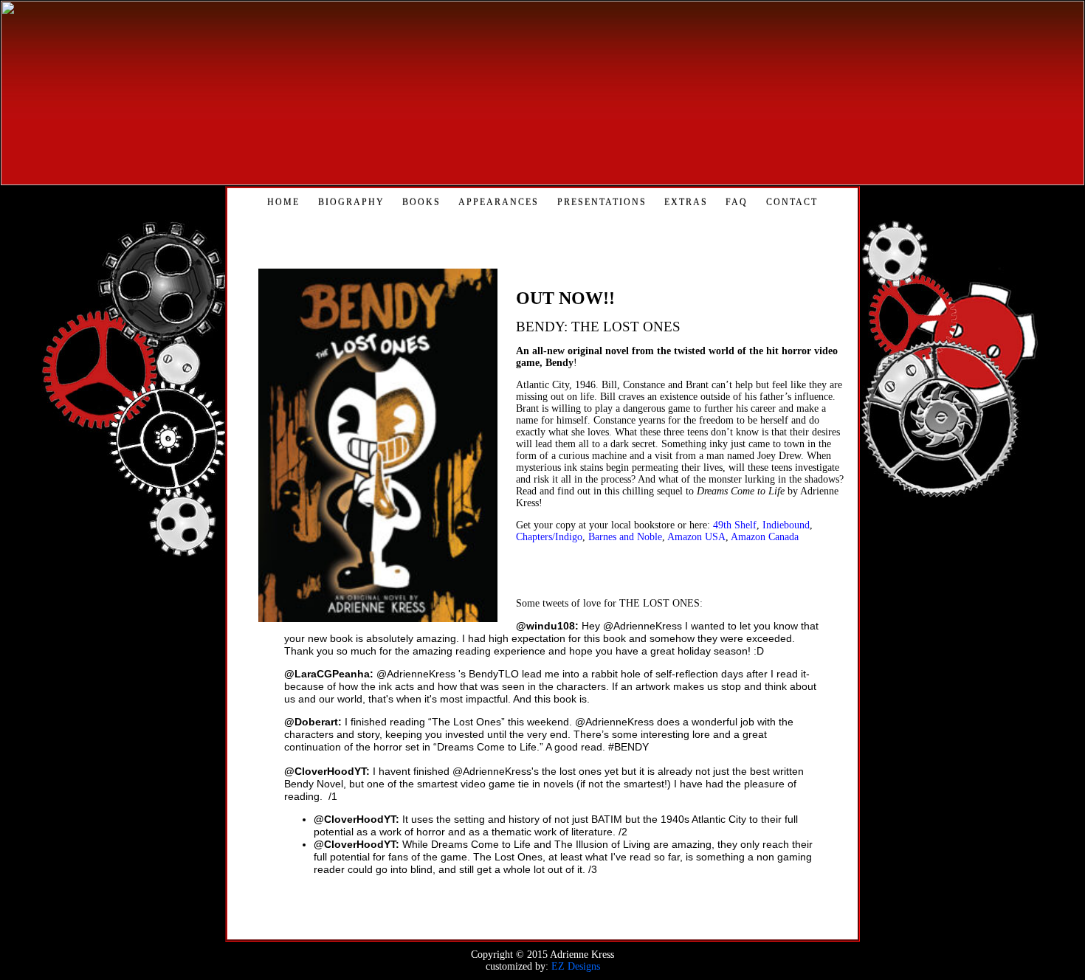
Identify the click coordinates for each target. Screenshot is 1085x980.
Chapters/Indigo (549, 536)
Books (421, 202)
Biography (351, 202)
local (622, 525)
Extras (686, 202)
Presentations (602, 202)
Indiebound (786, 525)
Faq (737, 202)
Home (283, 202)
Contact (792, 202)
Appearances (498, 202)
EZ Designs (575, 966)
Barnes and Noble (625, 536)
